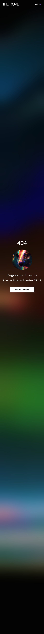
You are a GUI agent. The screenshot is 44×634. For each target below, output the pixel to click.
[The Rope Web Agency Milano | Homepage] (10, 4)
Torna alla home (22, 289)
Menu (37, 4)
